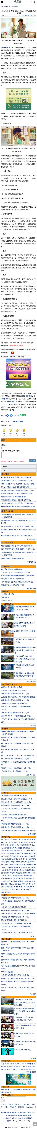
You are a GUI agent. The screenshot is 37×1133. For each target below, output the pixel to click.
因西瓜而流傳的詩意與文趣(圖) (11, 569)
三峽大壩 (20, 845)
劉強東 (33, 867)
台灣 (20, 867)
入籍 (29, 881)
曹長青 (29, 1069)
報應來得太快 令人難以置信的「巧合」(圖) (16, 768)
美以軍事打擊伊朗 (7, 594)
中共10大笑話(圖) (7, 972)
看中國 (24, 859)
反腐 (13, 859)
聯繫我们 (13, 1107)
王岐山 (3, 853)
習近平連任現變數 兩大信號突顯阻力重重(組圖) (17, 575)
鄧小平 (12, 887)
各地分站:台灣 (9, 1118)
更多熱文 (33, 936)
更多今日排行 (31, 775)
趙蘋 (27, 1066)
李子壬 (17, 1069)
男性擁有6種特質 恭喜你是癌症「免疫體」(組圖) (17, 484)
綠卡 (33, 881)
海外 (7, 884)
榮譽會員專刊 (8, 566)
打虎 (16, 859)
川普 (19, 839)
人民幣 (10, 864)
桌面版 (3, 1104)
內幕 (25, 856)
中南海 (20, 856)
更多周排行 (32, 834)
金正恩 (33, 851)
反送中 (33, 856)
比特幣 (15, 864)
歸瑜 (28, 1064)
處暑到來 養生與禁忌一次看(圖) (25, 631)
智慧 (13, 889)
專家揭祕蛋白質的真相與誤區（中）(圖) (15, 700)
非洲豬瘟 (15, 870)
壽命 (2, 892)
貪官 (2, 859)
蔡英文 (24, 867)
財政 (4, 867)
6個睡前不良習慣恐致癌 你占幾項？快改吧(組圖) (17, 503)
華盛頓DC (21, 1118)
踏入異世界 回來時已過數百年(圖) (12, 579)
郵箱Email (4, 1097)
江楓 (13, 1069)
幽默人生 (8, 889)
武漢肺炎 (14, 839)
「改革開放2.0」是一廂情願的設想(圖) (14, 771)
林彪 (16, 887)
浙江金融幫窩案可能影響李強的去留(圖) (15, 759)
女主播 (26, 878)
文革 (6, 892)
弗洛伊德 (16, 851)
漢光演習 (12, 842)
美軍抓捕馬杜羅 (6, 600)
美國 (25, 853)
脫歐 (22, 862)
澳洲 (16, 884)
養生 (9, 892)
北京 (29, 867)
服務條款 (26, 1104)
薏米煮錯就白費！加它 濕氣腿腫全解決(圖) (16, 716)
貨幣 (6, 864)
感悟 (16, 889)
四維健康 (23, 1069)
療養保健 (15, 6)
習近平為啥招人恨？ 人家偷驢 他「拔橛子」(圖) (17, 526)
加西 (30, 1118)
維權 (7, 873)
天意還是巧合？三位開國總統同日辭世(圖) (15, 572)
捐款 (6, 1107)
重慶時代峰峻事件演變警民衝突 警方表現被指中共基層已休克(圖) (25, 650)
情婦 (6, 859)
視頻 (4, 997)
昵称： (4, 445)
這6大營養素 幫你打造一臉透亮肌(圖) (14, 703)
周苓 (8, 1066)
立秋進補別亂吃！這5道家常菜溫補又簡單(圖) (17, 799)
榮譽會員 (28, 396)
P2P (23, 870)
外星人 (32, 889)
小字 (34, 15)
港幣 (27, 864)
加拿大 (18, 862)
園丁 (20, 1066)
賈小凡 (19, 1064)
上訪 (17, 873)
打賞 (26, 15)
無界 (29, 1115)
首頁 (2, 6)
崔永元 (15, 856)
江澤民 (10, 856)
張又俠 (7, 845)
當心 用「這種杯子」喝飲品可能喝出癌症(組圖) (17, 493)
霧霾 (26, 870)
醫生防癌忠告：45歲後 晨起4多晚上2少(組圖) (16, 477)
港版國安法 (26, 848)
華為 (28, 851)
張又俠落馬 (5, 597)
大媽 (2, 870)
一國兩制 (31, 859)
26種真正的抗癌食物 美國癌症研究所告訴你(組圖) (18, 506)
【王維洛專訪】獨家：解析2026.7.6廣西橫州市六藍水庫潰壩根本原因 (24, 659)
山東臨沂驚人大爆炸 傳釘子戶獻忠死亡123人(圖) (18, 978)
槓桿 (33, 862)
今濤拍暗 (9, 1064)
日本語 (28, 1121)
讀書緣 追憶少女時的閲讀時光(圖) (12, 558)
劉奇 (20, 887)
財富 (8, 867)
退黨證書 (19, 1115)
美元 (2, 864)
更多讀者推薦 (31, 562)
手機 (20, 889)
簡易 (14, 1064)
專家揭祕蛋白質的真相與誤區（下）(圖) (15, 694)
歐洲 (27, 1118)
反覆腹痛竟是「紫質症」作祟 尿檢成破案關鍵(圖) (18, 697)
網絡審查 (27, 873)
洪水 (33, 845)
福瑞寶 (13, 1115)
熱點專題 (6, 591)
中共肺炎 (4, 839)
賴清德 (24, 839)
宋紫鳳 (3, 1064)
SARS (7, 878)
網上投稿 (21, 1107)
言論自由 (20, 878)
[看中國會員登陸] (18, 384)
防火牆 (3, 873)
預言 (24, 889)
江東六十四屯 (8, 876)
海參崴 (16, 867)
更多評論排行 (31, 539)
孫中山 (31, 884)
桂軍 (23, 884)
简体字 (9, 1121)
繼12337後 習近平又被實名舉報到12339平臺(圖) (17, 755)
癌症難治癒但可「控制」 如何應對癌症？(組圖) (17, 480)
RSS (20, 1110)
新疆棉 (25, 845)
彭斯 (21, 853)
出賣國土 (13, 845)
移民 (4, 881)
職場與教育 (26, 1089)
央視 (31, 878)
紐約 (16, 1118)
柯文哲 (10, 851)
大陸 (20, 870)
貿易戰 (31, 842)
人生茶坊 (12, 1089)
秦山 (31, 1066)
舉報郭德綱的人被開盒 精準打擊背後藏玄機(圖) (17, 536)
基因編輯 (31, 870)
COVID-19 (4, 842)
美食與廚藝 (5, 1089)
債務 (29, 862)
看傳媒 (8, 1115)
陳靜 (11, 1066)
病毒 (33, 839)
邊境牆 (17, 853)
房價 (6, 870)
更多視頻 (33, 1058)
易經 (3, 889)
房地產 (31, 864)
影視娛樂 (8, 1092)
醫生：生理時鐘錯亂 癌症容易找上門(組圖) (15, 487)
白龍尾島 (29, 876)
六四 (32, 848)
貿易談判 (30, 853)
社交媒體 (6, 862)
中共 (25, 851)
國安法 (26, 842)
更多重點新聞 (31, 682)
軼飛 (31, 1064)
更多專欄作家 (31, 1072)
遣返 (19, 881)
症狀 (17, 175)
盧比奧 (29, 839)
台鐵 (21, 842)
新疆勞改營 (13, 878)
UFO (21, 851)
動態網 (25, 1115)
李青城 (5, 1069)
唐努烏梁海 (17, 876)
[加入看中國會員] (18, 379)
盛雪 (24, 1066)
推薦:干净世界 (6, 1112)
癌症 (5, 47)
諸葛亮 (32, 887)
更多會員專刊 (31, 588)
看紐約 (33, 1112)
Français (15, 1121)
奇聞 (28, 889)
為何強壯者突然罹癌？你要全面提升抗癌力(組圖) (17, 490)
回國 (26, 881)
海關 (15, 881)
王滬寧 (5, 856)
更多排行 (33, 994)
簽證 (22, 881)
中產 (11, 867)
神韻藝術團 (15, 1112)
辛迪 (33, 1069)
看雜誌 (28, 1112)
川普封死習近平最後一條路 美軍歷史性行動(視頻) (18, 549)
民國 (19, 884)
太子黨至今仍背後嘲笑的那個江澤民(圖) (15, 975)
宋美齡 (7, 887)
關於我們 (18, 1104)
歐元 (20, 864)
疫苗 (6, 851)
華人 (8, 881)
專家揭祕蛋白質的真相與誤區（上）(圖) (15, 713)
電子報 (10, 1104)
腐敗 (9, 859)
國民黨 (17, 842)
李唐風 (16, 1066)
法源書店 (23, 1112)
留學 (12, 881)
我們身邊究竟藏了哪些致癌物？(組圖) (13, 497)
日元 (23, 864)
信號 (28, 229)
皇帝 (27, 887)
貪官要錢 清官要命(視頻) (22, 1050)
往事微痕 (9, 848)
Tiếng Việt (22, 1121)
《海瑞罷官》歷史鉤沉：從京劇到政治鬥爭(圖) (17, 582)
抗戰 (26, 884)
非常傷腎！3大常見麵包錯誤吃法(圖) (13, 690)
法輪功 (21, 873)
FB (11, 862)
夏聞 (4, 1066)
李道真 (24, 1064)
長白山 (23, 876)
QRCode (16, 415)
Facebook (30, 1107)
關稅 (13, 853)
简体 (31, 2)
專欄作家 (6, 1061)
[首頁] (17, 3)
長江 (29, 845)
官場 (20, 859)
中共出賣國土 (17, 848)
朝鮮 (13, 862)
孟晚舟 (8, 853)
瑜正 (9, 1069)
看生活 (7, 6)
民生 (3, 884)
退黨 (2, 851)
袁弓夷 (3, 848)
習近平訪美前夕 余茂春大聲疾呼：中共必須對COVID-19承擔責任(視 (24, 1011)
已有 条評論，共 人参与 (10, 451)
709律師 (12, 873)
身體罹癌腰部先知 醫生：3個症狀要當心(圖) (16, 500)
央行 (25, 862)
